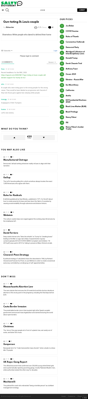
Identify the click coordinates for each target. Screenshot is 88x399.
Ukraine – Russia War (74, 80)
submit (82, 10)
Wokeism (8, 215)
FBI (67, 123)
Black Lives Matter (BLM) (76, 106)
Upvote (14, 137)
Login (55, 51)
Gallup (7, 178)
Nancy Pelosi (71, 117)
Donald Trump (72, 58)
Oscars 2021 (71, 74)
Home (63, 396)
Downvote (44, 137)
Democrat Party (72, 47)
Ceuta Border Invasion (14, 307)
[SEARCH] (7, 10)
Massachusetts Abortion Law (18, 287)
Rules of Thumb (72, 37)
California (70, 90)
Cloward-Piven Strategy (16, 255)
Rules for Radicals (12, 195)
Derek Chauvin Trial (74, 63)
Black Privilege (72, 112)
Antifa (68, 96)
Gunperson (9, 344)
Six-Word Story (72, 85)
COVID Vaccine (72, 31)
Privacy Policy (82, 396)
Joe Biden (70, 26)
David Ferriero (10, 233)
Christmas (8, 327)
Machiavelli (9, 382)
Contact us (71, 396)
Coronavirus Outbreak (75, 42)
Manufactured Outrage (15, 160)
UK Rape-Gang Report (15, 362)
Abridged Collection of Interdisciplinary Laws (75, 53)
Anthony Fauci (72, 69)
